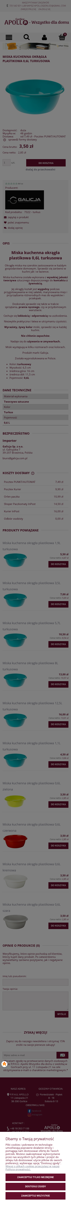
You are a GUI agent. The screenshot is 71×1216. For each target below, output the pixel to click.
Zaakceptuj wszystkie (35, 1195)
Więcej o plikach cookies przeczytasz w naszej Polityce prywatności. (32, 1167)
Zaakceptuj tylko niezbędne (35, 1177)
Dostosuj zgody (35, 1186)
